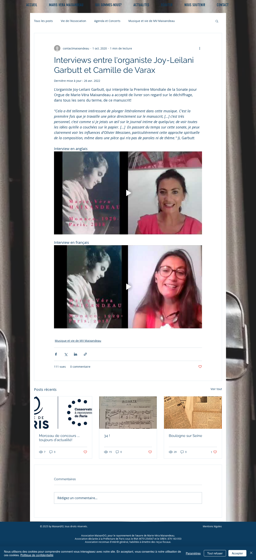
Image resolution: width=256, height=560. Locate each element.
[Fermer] (251, 553)
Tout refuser (215, 553)
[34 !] (128, 412)
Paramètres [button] (193, 553)
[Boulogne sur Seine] (193, 412)
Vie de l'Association (73, 21)
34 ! (107, 436)
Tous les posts (43, 21)
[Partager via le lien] (85, 354)
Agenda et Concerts (107, 21)
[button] (217, 21)
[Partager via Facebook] (56, 354)
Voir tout (216, 389)
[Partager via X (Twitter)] (66, 354)
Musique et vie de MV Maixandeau (151, 21)
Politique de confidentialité (36, 555)
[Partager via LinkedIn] (75, 354)
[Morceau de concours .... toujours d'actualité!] (63, 412)
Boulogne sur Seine (185, 436)
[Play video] (128, 192)
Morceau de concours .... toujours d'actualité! (59, 438)
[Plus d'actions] (199, 48)
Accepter (237, 553)
